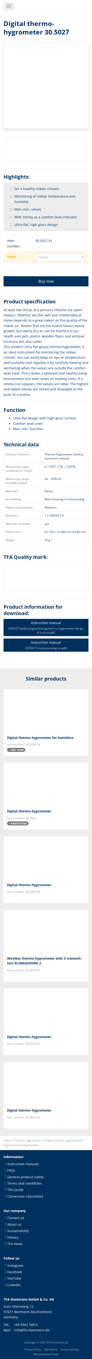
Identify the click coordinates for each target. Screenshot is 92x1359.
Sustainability (18, 1231)
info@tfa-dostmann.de (32, 1330)
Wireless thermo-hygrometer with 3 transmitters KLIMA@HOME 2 (44, 960)
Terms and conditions (24, 1183)
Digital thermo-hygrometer (29, 811)
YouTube (14, 1278)
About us (14, 1224)
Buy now (46, 281)
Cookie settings (69, 1349)
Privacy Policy (32, 1349)
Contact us (15, 1218)
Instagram (15, 1265)
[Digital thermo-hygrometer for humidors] (46, 710)
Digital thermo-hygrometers (64, 1140)
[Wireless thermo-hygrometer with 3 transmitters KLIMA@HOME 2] (46, 931)
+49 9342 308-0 (26, 1324)
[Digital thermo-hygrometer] (46, 784)
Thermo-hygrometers (28, 1140)
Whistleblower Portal (46, 1354)
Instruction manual (46, 627)
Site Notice (50, 1349)
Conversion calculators (25, 1196)
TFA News (15, 1244)
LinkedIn (14, 1285)
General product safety (25, 1177)
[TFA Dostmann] (76, 6)
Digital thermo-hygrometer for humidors (40, 737)
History (12, 1237)
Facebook (14, 1272)
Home (8, 1140)
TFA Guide (15, 1189)
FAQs (11, 1170)
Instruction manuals (23, 1164)
